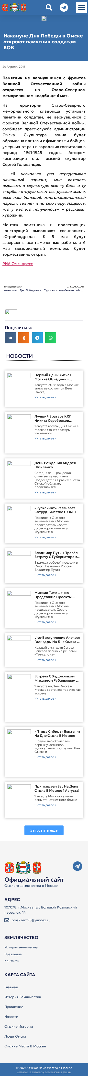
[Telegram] (77, 866)
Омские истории (18, 1026)
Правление (13, 954)
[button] (81, 7)
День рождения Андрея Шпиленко (55, 465)
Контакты (11, 961)
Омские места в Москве (25, 1046)
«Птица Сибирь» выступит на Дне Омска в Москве (57, 733)
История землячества (21, 947)
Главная (11, 987)
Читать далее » (45, 397)
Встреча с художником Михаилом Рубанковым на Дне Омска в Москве (57, 680)
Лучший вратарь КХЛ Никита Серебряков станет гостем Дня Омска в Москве (56, 422)
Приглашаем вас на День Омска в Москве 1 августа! (56, 788)
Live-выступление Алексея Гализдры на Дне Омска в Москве (57, 641)
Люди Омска (15, 1036)
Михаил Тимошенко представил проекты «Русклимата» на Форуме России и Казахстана (56, 598)
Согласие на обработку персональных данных (44, 1072)
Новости (11, 1016)
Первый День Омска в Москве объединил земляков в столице (53, 379)
